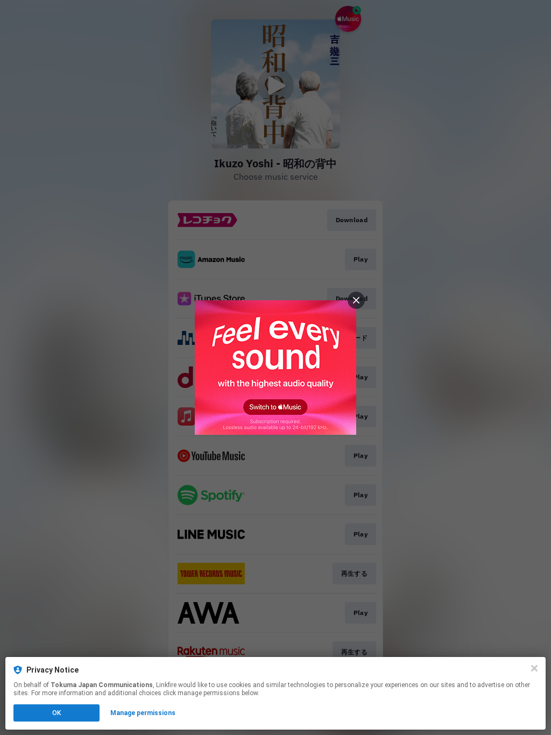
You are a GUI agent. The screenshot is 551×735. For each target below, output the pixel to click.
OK (56, 713)
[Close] (534, 668)
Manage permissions (142, 713)
